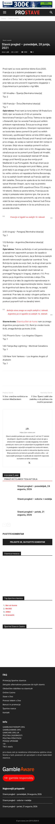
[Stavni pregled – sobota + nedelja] (9, 502)
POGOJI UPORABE (10, 741)
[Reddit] (25, 463)
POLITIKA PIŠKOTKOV (12, 738)
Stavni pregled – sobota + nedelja (34, 499)
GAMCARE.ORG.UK (11, 732)
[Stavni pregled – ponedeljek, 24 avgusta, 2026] (9, 489)
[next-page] (8, 524)
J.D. (8, 52)
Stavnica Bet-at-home (27, 321)
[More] (24, 61)
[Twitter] (11, 61)
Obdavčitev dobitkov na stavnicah (18, 688)
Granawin (9, 615)
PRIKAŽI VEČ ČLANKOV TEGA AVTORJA (20, 479)
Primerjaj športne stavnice (14, 680)
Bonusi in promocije (12, 704)
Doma (3, 18)
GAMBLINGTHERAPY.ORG (14, 727)
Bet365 (8, 608)
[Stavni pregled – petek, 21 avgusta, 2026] (9, 514)
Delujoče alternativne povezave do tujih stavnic (24, 684)
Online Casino (9, 692)
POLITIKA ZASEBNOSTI (12, 735)
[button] (4, 12)
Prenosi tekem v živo (12, 700)
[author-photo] (27, 425)
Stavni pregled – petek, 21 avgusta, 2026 (20, 806)
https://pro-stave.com (27, 432)
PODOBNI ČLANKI (11, 475)
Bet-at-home (11, 605)
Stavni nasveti (13, 18)
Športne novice (9, 708)
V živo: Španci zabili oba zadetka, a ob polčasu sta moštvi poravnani (41, 399)
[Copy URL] (17, 61)
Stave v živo (8, 696)
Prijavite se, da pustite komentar (27, 542)
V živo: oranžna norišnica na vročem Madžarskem (15, 397)
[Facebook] (5, 61)
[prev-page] (4, 524)
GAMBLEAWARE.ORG (12, 729)
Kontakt (6, 712)
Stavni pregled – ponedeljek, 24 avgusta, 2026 (22, 794)
